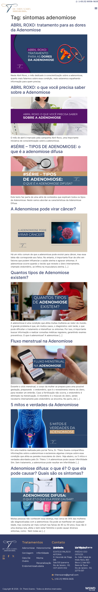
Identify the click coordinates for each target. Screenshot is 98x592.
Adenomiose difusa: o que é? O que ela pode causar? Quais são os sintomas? (48, 471)
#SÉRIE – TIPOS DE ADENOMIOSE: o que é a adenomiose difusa (46, 149)
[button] (96, 8)
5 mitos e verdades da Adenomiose (45, 404)
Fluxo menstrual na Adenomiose (42, 341)
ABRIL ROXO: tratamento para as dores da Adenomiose (48, 27)
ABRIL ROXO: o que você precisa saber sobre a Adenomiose (48, 90)
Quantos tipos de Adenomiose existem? (40, 275)
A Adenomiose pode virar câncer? (43, 208)
